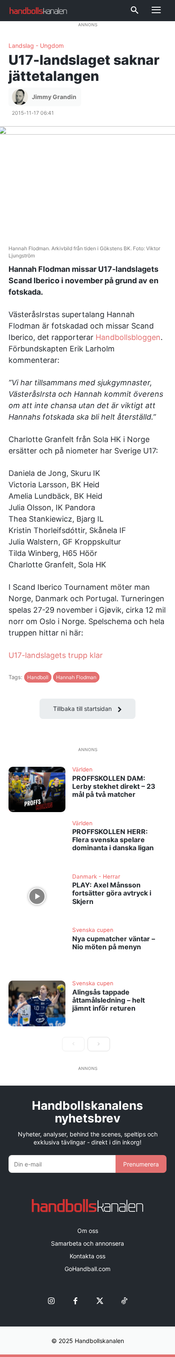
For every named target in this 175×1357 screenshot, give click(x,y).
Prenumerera (141, 1164)
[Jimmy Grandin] (21, 97)
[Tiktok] (123, 1300)
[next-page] (99, 1044)
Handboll (37, 677)
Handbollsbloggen (128, 337)
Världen (82, 770)
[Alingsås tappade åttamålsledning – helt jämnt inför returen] (36, 1003)
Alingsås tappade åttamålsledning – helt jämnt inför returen (108, 1000)
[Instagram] (51, 1300)
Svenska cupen (92, 930)
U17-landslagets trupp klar (55, 655)
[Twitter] (99, 1300)
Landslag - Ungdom (36, 46)
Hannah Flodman (76, 677)
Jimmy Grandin (54, 96)
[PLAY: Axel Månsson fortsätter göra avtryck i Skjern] (36, 896)
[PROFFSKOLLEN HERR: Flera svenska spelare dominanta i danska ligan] (36, 843)
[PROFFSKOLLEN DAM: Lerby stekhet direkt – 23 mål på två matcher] (36, 789)
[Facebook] (75, 1300)
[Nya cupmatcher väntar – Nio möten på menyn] (36, 950)
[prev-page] (73, 1044)
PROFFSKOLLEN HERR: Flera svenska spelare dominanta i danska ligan (113, 839)
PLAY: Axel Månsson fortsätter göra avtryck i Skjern (111, 893)
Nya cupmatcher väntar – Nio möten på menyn (113, 942)
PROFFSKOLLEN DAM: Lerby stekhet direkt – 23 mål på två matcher (113, 786)
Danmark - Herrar (96, 877)
